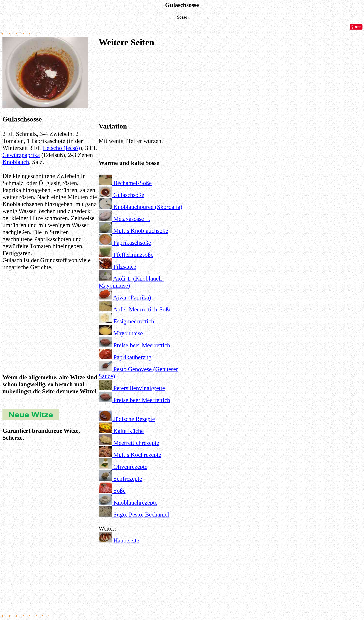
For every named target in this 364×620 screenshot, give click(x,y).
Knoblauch (15, 161)
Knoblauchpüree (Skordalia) (147, 206)
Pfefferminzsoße (133, 254)
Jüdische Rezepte (134, 418)
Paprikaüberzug (132, 357)
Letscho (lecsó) (61, 147)
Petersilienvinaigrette (139, 388)
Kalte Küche (128, 430)
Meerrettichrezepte (136, 442)
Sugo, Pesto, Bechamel (141, 514)
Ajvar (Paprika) (132, 297)
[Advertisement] (49, 311)
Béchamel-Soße (132, 182)
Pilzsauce (124, 266)
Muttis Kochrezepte (137, 454)
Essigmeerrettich (133, 321)
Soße (119, 490)
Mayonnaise (128, 333)
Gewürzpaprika (21, 154)
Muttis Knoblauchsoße (140, 230)
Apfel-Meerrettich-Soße (142, 309)
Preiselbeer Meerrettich (141, 345)
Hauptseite (126, 540)
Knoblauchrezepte (135, 502)
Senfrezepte (127, 478)
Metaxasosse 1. (131, 218)
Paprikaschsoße (132, 242)
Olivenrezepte (130, 466)
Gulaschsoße (128, 194)
